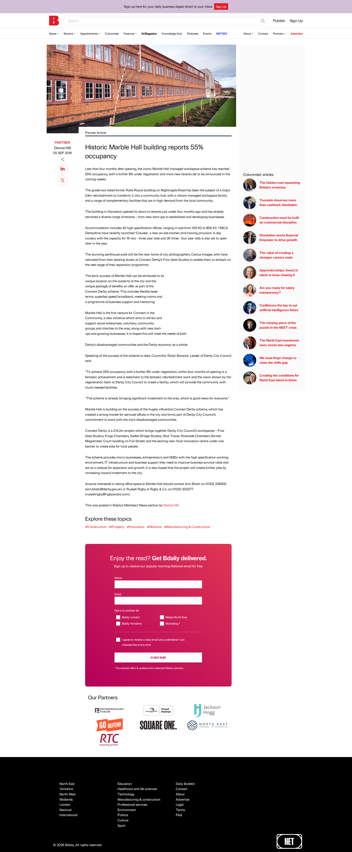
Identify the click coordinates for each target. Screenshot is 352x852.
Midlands (66, 799)
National (65, 810)
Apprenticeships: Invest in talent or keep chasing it (279, 272)
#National (154, 527)
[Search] (262, 21)
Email (117, 594)
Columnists (112, 33)
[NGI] (158, 710)
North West (67, 794)
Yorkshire (66, 789)
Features (129, 33)
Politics (123, 815)
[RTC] (109, 739)
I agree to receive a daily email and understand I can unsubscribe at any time (153, 642)
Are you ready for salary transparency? (277, 290)
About (247, 33)
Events (207, 33)
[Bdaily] (54, 20)
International (68, 815)
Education (125, 783)
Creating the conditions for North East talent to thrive (279, 377)
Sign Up (221, 6)
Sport (121, 825)
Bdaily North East (176, 617)
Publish (279, 20)
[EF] (109, 710)
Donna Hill (62, 147)
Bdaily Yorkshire (131, 623)
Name (118, 578)
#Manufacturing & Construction (187, 527)
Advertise (297, 33)
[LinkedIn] (62, 168)
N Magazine (149, 33)
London (64, 804)
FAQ (179, 815)
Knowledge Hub (172, 33)
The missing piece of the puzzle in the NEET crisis (278, 325)
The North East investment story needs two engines (279, 342)
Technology (126, 794)
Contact (263, 33)
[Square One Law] (158, 725)
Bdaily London (131, 617)
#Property (116, 527)
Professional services (132, 804)
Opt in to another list (126, 610)
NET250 (221, 33)
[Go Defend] (109, 725)
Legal (180, 804)
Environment (127, 810)
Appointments (89, 33)
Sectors (68, 33)
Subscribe (158, 657)
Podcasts (192, 33)
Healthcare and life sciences (137, 789)
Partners (278, 33)
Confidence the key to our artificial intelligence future (279, 307)
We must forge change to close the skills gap (278, 360)
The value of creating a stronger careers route (276, 255)
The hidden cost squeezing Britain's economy (280, 185)
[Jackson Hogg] (207, 710)
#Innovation (135, 527)
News (52, 33)
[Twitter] (62, 180)
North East (67, 783)
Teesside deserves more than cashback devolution (278, 202)
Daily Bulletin (185, 783)
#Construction (96, 527)
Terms (180, 810)
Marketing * (173, 623)
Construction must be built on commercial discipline (279, 220)
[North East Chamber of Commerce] (207, 725)
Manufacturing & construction (139, 799)
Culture (123, 820)
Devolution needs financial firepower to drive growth (279, 237)
